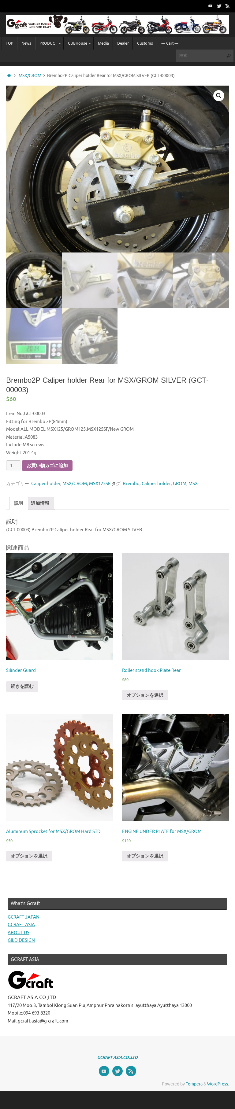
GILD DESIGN (21, 940)
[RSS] (227, 6)
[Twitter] (219, 6)
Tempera (194, 1084)
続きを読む (22, 686)
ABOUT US (18, 933)
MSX (193, 484)
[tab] (18, 503)
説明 (18, 503)
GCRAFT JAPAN (23, 917)
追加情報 (40, 503)
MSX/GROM (30, 75)
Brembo (131, 484)
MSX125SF (99, 484)
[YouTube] (210, 6)
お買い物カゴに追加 (47, 465)
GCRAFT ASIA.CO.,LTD (117, 1057)
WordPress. (218, 1084)
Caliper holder (45, 484)
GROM (179, 484)
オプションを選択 (145, 695)
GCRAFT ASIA (21, 925)
